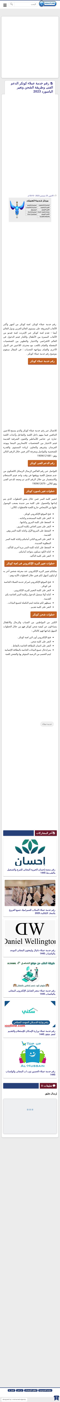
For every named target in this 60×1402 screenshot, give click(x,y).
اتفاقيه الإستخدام (30, 1390)
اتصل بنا (11, 1390)
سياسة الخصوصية (45, 1390)
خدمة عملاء (47, 724)
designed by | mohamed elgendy (14, 1399)
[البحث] (11, 4)
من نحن (19, 1390)
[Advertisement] (30, 47)
